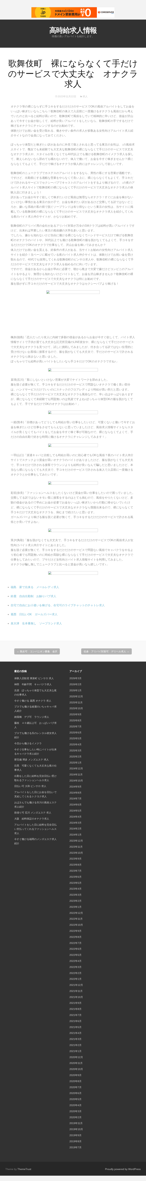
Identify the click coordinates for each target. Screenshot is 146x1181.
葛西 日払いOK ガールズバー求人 (34, 614)
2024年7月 (75, 798)
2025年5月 (75, 738)
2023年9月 (75, 858)
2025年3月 (75, 750)
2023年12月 (76, 840)
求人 (85, 96)
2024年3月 (75, 822)
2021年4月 (75, 1033)
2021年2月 (75, 1045)
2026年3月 (75, 678)
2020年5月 (75, 1099)
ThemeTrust (24, 1169)
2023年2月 (75, 900)
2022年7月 (75, 943)
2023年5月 (75, 882)
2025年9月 (75, 714)
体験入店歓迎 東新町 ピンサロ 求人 (34, 678)
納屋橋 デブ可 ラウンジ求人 (31, 716)
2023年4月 (75, 888)
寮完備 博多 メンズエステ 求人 (31, 759)
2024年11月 (76, 774)
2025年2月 (75, 756)
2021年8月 (75, 1009)
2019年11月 (76, 1123)
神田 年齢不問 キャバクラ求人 (33, 684)
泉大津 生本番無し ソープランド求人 (36, 623)
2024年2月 (75, 828)
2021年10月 (76, 997)
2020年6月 (75, 1093)
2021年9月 (75, 1003)
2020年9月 (75, 1075)
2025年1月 (75, 762)
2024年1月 (75, 834)
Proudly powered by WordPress (123, 1169)
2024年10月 (76, 780)
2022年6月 (75, 948)
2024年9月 (75, 786)
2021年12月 (76, 985)
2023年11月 (76, 846)
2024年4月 (75, 816)
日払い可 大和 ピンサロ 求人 (30, 786)
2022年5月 (75, 954)
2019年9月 (75, 1135)
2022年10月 (76, 924)
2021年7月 (75, 1015)
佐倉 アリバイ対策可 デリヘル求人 (106, 651)
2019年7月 (75, 1147)
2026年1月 (75, 690)
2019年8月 (75, 1141)
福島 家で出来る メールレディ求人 (35, 587)
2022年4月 (75, 961)
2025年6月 (75, 732)
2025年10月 (76, 708)
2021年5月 (75, 1027)
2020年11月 (76, 1063)
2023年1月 (75, 906)
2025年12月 (76, 696)
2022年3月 (75, 967)
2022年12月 (76, 912)
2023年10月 (76, 852)
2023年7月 (75, 870)
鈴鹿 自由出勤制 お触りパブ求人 (33, 596)
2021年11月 (76, 991)
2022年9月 (75, 930)
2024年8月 (75, 792)
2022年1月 (75, 978)
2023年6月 (75, 876)
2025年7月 (75, 726)
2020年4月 (75, 1105)
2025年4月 (75, 744)
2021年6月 (75, 1021)
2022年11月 (76, 918)
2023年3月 (75, 894)
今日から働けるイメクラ (28, 743)
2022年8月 (75, 937)
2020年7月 (75, 1087)
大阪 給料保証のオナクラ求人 (31, 818)
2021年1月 (75, 1051)
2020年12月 (76, 1057)
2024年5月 (75, 810)
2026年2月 (75, 684)
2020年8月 (75, 1081)
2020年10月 (76, 1069)
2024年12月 (76, 768)
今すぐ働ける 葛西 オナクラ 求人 (32, 700)
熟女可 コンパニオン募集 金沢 (37, 651)
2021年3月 (75, 1039)
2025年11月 (76, 702)
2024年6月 (75, 804)
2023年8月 (75, 864)
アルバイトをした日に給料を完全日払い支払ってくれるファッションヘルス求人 (35, 829)
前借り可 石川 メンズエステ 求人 (32, 812)
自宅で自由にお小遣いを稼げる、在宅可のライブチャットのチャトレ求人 (58, 605)
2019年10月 (76, 1129)
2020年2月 (75, 1117)
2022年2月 (75, 973)
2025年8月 (75, 720)
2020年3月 (75, 1111)
